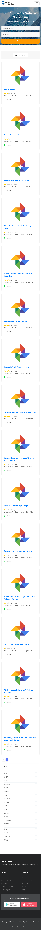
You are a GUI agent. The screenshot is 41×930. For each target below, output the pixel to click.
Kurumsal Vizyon (27, 884)
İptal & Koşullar (5, 890)
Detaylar (8, 99)
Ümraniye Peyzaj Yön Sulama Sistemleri (18, 551)
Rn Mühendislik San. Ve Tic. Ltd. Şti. (16, 180)
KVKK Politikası (5, 884)
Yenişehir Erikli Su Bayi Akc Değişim (16, 644)
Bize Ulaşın (25, 887)
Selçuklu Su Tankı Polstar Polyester (17, 367)
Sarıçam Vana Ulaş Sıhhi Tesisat (15, 321)
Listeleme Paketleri (27, 881)
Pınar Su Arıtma (9, 89)
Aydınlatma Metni (6, 878)
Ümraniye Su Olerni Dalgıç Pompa (16, 506)
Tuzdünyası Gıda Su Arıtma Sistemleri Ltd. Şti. (20, 412)
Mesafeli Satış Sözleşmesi (9, 881)
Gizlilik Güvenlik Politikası (8, 887)
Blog (23, 890)
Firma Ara (20, 41)
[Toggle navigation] (37, 3)
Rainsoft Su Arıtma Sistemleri (14, 135)
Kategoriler (25, 878)
